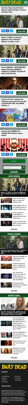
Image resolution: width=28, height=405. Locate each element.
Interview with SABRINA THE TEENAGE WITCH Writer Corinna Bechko (11, 133)
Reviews (4, 380)
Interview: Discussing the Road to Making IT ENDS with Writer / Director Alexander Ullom (13, 10)
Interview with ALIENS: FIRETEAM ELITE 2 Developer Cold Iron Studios (20, 284)
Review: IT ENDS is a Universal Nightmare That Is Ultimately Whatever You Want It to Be (11, 40)
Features (4, 378)
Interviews (5, 382)
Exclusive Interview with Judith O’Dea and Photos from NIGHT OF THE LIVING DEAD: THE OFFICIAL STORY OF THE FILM (13, 313)
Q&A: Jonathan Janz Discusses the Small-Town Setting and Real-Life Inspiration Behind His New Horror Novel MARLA (19, 276)
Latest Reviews (14, 176)
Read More (22, 31)
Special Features (14, 234)
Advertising (18, 380)
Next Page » (14, 161)
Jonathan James (13, 14)
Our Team (17, 376)
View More (14, 229)
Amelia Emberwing (13, 44)
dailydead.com (17, 397)
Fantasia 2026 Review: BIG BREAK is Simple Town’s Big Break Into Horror (19, 223)
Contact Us (18, 378)
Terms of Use (4, 402)
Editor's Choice (14, 295)
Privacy (22, 400)
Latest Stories (5, 376)
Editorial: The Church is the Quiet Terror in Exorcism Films (19, 342)
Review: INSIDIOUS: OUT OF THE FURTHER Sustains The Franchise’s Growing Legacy (19, 207)
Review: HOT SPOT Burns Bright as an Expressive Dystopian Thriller (19, 200)
